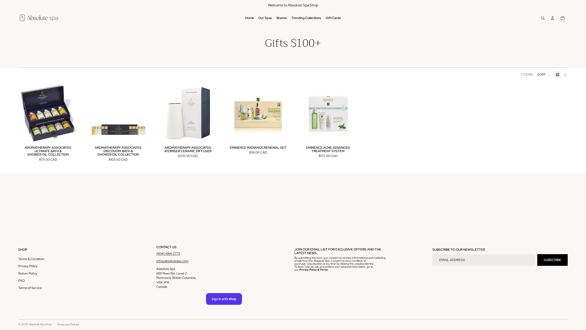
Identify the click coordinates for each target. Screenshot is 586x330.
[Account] (553, 18)
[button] (543, 75)
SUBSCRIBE (552, 260)
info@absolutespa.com (172, 261)
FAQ (21, 280)
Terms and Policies (68, 324)
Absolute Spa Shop (40, 324)
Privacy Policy (28, 266)
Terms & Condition (31, 259)
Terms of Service (30, 288)
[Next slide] (141, 113)
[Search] (543, 18)
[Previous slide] (95, 113)
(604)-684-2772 (168, 253)
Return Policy (27, 273)
